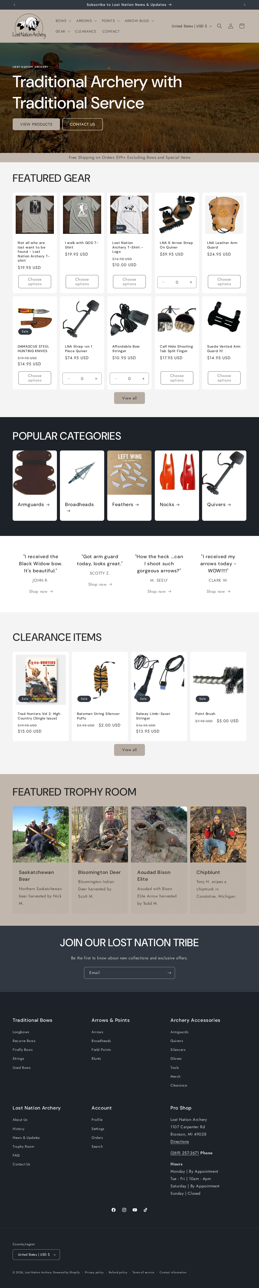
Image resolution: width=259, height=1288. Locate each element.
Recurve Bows (24, 1040)
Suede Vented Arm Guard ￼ (224, 348)
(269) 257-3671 (184, 1153)
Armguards (31, 505)
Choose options (35, 282)
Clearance (178, 1085)
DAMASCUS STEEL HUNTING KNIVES (33, 348)
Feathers (123, 505)
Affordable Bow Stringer (126, 348)
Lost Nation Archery (38, 1272)
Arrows (97, 1031)
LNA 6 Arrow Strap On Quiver (176, 245)
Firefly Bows (23, 1049)
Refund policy (118, 1272)
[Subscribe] (169, 973)
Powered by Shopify (66, 1272)
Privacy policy (94, 1272)
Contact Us (21, 1164)
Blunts (96, 1058)
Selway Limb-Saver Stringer (153, 716)
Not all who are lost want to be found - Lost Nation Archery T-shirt (34, 252)
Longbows (21, 1031)
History (18, 1128)
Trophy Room (23, 1146)
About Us (20, 1119)
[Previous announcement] (14, 5)
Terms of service (143, 1272)
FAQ (16, 1155)
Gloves (176, 1058)
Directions (179, 1141)
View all (129, 398)
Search (97, 1146)
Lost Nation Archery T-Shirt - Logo (127, 247)
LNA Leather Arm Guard (222, 245)
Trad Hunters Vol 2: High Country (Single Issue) (39, 716)
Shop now (38, 591)
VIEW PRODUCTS (36, 124)
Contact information (173, 1272)
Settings (98, 1128)
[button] (63, 20)
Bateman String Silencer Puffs (98, 716)
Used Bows (22, 1067)
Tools (174, 1067)
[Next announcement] (244, 5)
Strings (18, 1058)
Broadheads (79, 505)
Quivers (216, 505)
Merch (175, 1076)
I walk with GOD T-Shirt (81, 245)
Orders (97, 1137)
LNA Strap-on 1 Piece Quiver (78, 348)
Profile (97, 1119)
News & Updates (26, 1137)
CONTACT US (82, 124)
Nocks (167, 505)
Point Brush (205, 714)
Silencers (177, 1049)
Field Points (101, 1049)
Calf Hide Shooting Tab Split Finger (176, 348)
